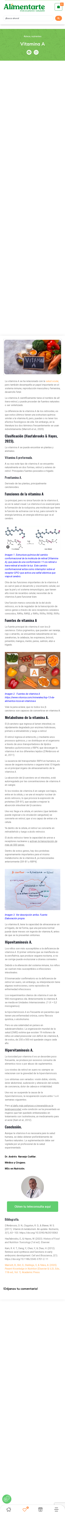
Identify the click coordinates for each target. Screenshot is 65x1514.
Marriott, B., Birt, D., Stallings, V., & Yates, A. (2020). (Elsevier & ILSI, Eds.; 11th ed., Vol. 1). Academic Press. (32, 1269)
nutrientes (36, 36)
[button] (32, 1206)
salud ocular (52, 381)
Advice (27, 36)
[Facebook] (29, 52)
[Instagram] (36, 52)
